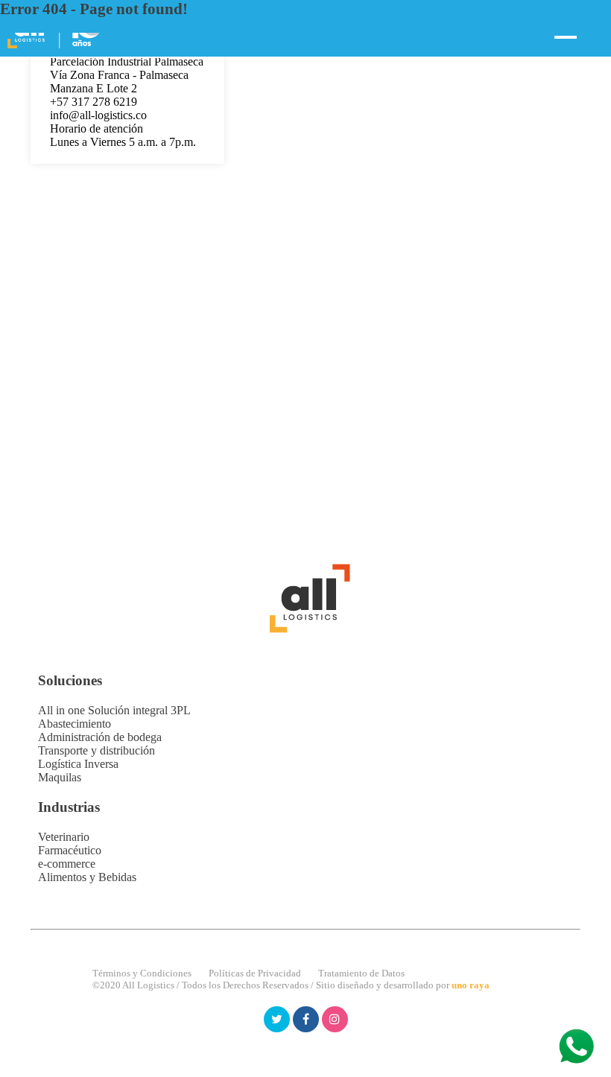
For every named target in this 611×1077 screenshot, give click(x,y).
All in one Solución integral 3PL (114, 710)
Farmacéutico (69, 850)
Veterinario (63, 836)
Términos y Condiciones (141, 973)
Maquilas (59, 777)
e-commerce (66, 863)
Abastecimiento (74, 723)
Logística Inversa (78, 763)
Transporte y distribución (96, 750)
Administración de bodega (100, 737)
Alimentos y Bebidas (87, 877)
